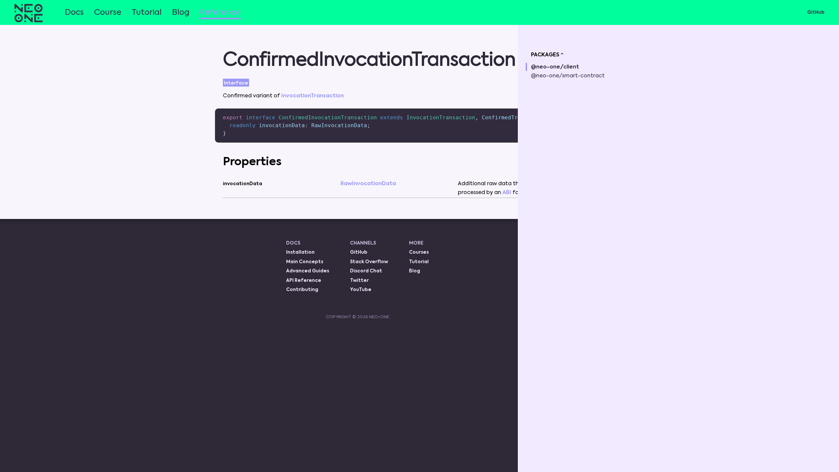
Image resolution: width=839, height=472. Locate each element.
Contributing (302, 289)
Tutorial (147, 12)
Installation (300, 252)
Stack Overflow (369, 262)
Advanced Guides (307, 271)
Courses (419, 252)
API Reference (303, 280)
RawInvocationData (368, 184)
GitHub (816, 12)
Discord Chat (366, 271)
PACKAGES (545, 55)
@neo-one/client (555, 67)
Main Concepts (304, 262)
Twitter (359, 280)
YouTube (360, 289)
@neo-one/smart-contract (568, 76)
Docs (74, 12)
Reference (220, 12)
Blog (180, 12)
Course (107, 12)
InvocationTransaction (312, 96)
